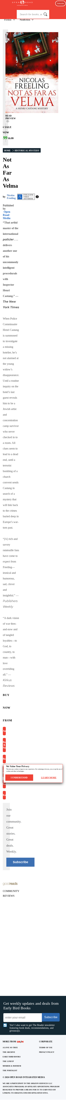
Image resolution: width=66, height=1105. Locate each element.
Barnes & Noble (4, 745)
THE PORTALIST (10, 1070)
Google (4, 784)
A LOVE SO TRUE (10, 1048)
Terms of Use (45, 1048)
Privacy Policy (46, 1052)
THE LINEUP (8, 1061)
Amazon (4, 731)
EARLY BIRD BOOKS (12, 1057)
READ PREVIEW (10, 117)
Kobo (4, 795)
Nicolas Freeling (11, 196)
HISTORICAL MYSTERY (27, 150)
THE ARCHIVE (9, 1052)
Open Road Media (6, 215)
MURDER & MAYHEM (12, 1066)
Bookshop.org (4, 759)
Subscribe (60, 3)
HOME (7, 150)
